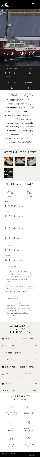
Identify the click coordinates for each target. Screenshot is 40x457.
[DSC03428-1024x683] (31, 161)
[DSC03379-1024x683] (8, 161)
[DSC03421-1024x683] (20, 161)
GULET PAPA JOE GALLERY (20, 152)
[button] (33, 4)
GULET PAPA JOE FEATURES (20, 398)
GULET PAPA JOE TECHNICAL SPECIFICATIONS (20, 329)
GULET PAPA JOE (19, 53)
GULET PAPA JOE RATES (20, 184)
